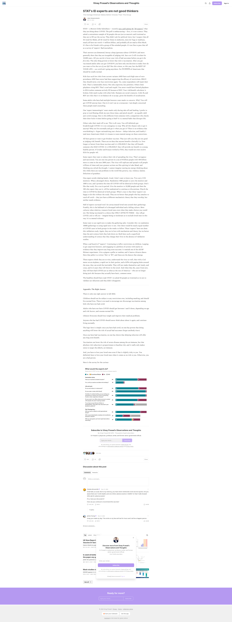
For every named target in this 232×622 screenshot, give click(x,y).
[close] (133, 537)
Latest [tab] (90, 535)
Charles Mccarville (92, 489)
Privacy (115, 609)
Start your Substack (111, 613)
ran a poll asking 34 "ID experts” (130, 29)
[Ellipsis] (148, 489)
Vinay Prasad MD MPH (93, 18)
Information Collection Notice (115, 571)
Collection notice (128, 609)
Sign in (226, 3)
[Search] (206, 3)
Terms (120, 609)
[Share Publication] (210, 3)
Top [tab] (85, 535)
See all (86, 582)
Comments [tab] (87, 472)
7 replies (91, 510)
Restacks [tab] (95, 472)
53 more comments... (89, 526)
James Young (91, 516)
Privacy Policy (129, 571)
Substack (107, 618)
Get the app (125, 613)
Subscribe (217, 3)
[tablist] (91, 472)
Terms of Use (124, 569)
